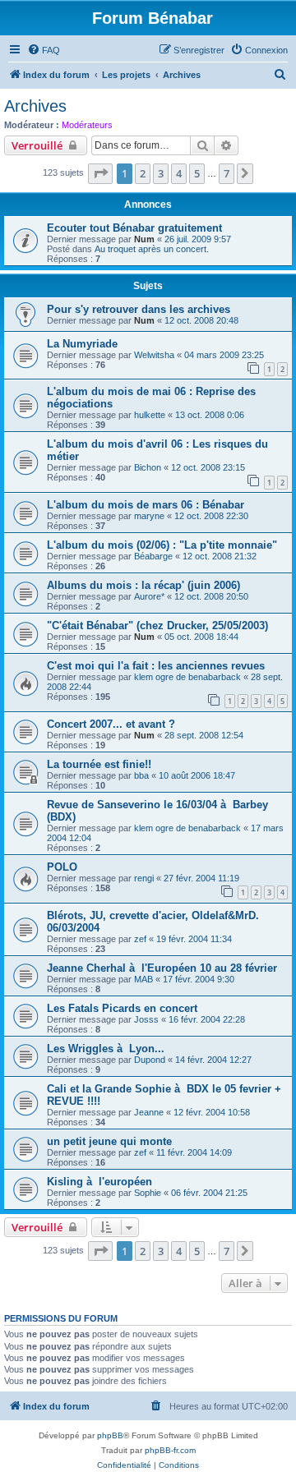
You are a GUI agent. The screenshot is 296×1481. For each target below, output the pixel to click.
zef (140, 939)
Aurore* (149, 596)
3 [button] (161, 173)
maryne (149, 516)
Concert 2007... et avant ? (111, 724)
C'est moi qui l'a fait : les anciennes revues (156, 666)
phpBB (110, 1435)
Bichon (147, 467)
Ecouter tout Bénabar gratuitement (134, 228)
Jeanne (149, 1112)
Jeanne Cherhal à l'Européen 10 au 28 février (162, 968)
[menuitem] (43, 50)
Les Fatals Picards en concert (122, 1008)
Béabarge (153, 556)
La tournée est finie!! (99, 764)
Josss (146, 1019)
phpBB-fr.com (170, 1450)
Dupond (149, 1060)
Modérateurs (87, 125)
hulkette (149, 415)
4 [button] (179, 173)
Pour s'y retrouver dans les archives (138, 309)
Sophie (147, 1193)
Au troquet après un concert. (152, 249)
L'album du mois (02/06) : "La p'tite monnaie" (162, 545)
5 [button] (197, 173)
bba (141, 775)
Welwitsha (154, 355)
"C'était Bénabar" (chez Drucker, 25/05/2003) (157, 625)
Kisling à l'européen (99, 1181)
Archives (35, 106)
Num (144, 239)
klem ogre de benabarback (187, 677)
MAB (143, 979)
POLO (62, 867)
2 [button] (143, 173)
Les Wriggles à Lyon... (105, 1048)
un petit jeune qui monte (109, 1141)
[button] (100, 173)
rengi (144, 878)
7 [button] (226, 173)
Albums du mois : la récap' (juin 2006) (143, 585)
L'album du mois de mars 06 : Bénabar (145, 505)
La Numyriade (82, 344)
